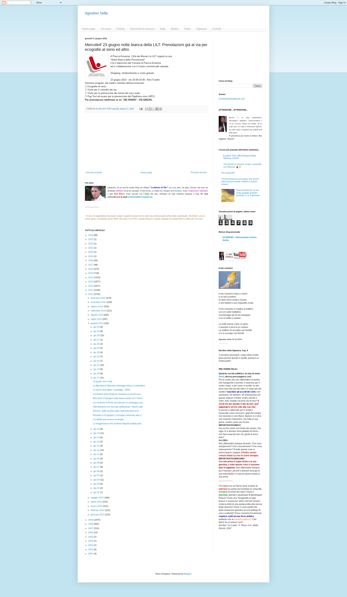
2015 (91, 273)
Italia (162, 28)
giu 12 (96, 446)
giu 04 (96, 480)
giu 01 (96, 492)
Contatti (216, 28)
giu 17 (96, 377)
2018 (91, 260)
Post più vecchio (199, 172)
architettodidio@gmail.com (232, 99)
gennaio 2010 (98, 514)
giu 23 (96, 356)
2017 (91, 265)
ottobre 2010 (97, 306)
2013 (91, 281)
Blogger (187, 574)
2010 (91, 294)
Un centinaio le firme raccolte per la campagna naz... (118, 402)
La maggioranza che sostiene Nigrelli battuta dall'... (118, 423)
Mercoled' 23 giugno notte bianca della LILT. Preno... (118, 398)
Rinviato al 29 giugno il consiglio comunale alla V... (118, 415)
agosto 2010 (97, 315)
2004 (91, 541)
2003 (91, 545)
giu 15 (96, 433)
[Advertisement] (146, 144)
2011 (91, 290)
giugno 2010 (97, 323)
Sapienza (201, 28)
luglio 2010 (96, 319)
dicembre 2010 (98, 298)
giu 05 (96, 475)
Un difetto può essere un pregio (108, 419)
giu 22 (96, 361)
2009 (91, 520)
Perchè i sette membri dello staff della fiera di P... (116, 411)
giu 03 (96, 484)
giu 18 (96, 373)
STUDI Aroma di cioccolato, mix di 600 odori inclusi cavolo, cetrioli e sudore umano (240, 182)
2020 (91, 252)
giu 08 (96, 463)
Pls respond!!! (228, 173)
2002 (91, 549)
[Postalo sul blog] (150, 109)
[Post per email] (140, 108)
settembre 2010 (99, 310)
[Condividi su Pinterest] (160, 109)
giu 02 (96, 488)
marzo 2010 (97, 506)
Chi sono (106, 28)
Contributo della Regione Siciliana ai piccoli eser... (117, 394)
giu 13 (96, 441)
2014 (91, 277)
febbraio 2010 (98, 510)
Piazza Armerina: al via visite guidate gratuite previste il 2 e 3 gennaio (248, 193)
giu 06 (96, 471)
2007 (91, 528)
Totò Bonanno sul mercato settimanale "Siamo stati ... (119, 407)
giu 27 (96, 340)
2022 (91, 248)
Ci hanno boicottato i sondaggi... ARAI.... (112, 390)
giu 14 (96, 437)
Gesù (221, 376)
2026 (91, 235)
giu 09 (96, 458)
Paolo (187, 28)
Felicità (120, 28)
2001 (91, 553)
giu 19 (96, 369)
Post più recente (94, 172)
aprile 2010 (96, 502)
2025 (91, 239)
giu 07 (96, 467)
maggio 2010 (97, 497)
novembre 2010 (99, 302)
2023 (91, 243)
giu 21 (96, 365)
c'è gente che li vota (102, 381)
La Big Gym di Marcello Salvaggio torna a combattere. (119, 385)
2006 (91, 532)
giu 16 (96, 429)
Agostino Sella (96, 13)
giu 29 (96, 331)
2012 (91, 286)
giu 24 (96, 352)
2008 (91, 524)
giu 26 (96, 344)
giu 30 (96, 327)
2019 (91, 256)
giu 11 (96, 450)
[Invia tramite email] (147, 109)
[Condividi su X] (153, 109)
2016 (91, 269)
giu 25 (96, 348)
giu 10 (96, 454)
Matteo (175, 28)
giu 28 (96, 335)
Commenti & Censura (142, 28)
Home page (88, 28)
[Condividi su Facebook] (157, 109)
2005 (91, 537)
